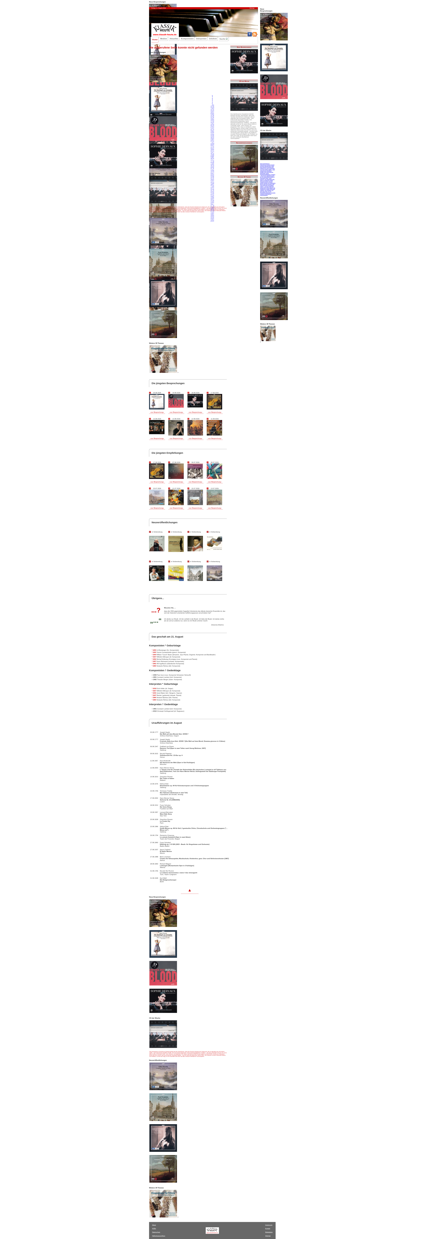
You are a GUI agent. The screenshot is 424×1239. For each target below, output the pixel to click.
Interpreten (201, 39)
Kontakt (267, 1228)
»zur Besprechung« (157, 412)
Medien (163, 39)
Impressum (268, 1225)
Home (155, 40)
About (154, 1225)
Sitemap (251, 8)
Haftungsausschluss (158, 1236)
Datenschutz (156, 1232)
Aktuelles (174, 39)
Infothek (213, 39)
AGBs (154, 1228)
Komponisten (187, 39)
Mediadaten (269, 1232)
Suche (223, 39)
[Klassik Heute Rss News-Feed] (254, 36)
